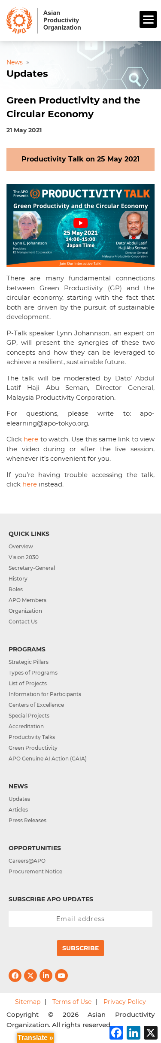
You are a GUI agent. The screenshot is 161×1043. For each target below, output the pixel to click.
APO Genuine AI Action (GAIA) (48, 758)
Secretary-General (32, 568)
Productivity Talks (32, 737)
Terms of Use (71, 1002)
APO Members (27, 600)
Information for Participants (45, 694)
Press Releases (27, 820)
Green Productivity (33, 748)
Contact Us (23, 621)
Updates (19, 799)
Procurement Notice (35, 871)
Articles (18, 809)
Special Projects (29, 715)
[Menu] (148, 19)
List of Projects (28, 683)
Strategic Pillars (29, 662)
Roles (16, 589)
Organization (25, 611)
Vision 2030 (24, 557)
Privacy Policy (124, 1002)
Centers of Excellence (36, 705)
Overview (21, 546)
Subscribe (80, 948)
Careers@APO (27, 861)
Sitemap (27, 1002)
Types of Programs (33, 672)
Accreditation (26, 726)
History (18, 578)
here (31, 439)
